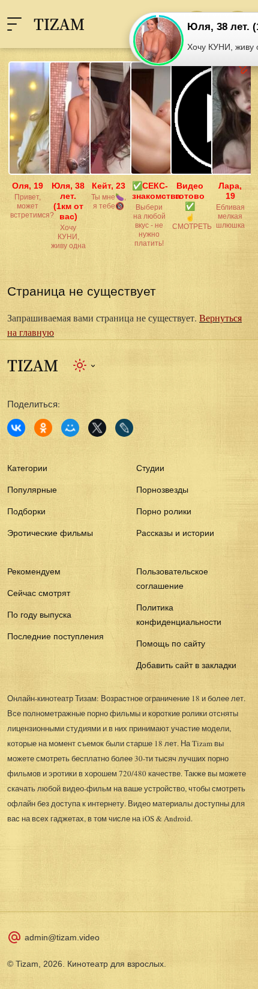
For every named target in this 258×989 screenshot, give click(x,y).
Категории (27, 468)
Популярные (32, 489)
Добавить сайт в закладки (186, 665)
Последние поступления (55, 636)
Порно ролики (163, 511)
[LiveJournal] (124, 428)
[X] (97, 428)
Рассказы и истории (175, 533)
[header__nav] (14, 24)
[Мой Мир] (70, 428)
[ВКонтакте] (16, 428)
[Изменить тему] (85, 365)
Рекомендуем (34, 571)
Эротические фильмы (50, 533)
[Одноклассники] (43, 428)
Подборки (26, 511)
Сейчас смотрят (38, 593)
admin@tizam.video (62, 937)
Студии (150, 468)
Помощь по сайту (170, 643)
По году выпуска (39, 614)
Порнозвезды (162, 489)
